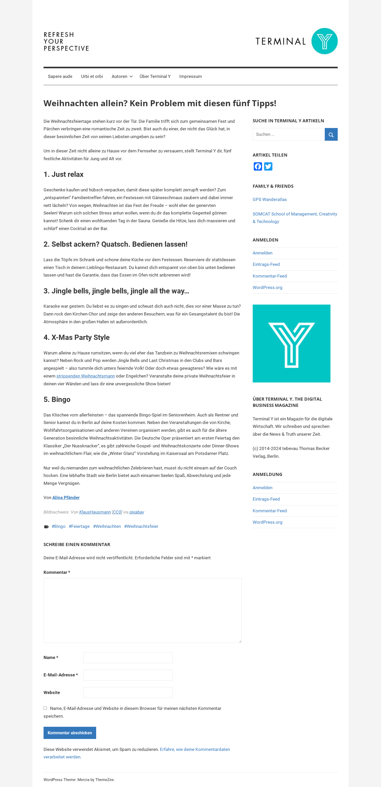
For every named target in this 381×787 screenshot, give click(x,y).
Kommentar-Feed (270, 276)
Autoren (119, 76)
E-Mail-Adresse (61, 674)
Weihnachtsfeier (142, 526)
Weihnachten (108, 526)
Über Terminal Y (155, 76)
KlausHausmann (95, 512)
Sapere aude (60, 76)
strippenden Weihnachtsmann (86, 376)
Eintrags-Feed (266, 264)
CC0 (117, 512)
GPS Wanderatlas (270, 199)
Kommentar (57, 572)
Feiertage (80, 526)
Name (51, 657)
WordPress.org (268, 287)
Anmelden (262, 252)
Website (52, 692)
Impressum (190, 76)
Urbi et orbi (92, 76)
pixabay (137, 512)
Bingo (60, 526)
